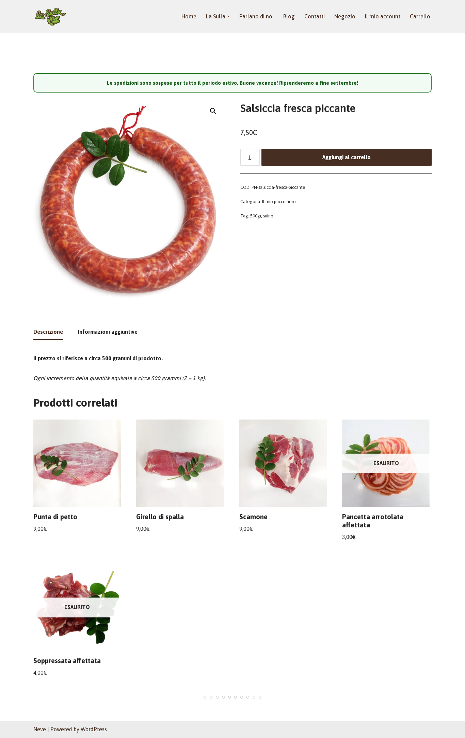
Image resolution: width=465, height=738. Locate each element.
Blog (289, 16)
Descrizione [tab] (48, 332)
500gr (255, 215)
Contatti (314, 16)
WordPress (94, 729)
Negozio (344, 16)
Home (188, 16)
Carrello (420, 16)
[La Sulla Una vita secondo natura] (50, 16)
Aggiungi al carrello (346, 157)
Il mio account (382, 16)
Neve (39, 729)
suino (268, 215)
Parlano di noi (256, 16)
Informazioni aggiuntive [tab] (108, 332)
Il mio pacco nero (279, 201)
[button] (228, 16)
